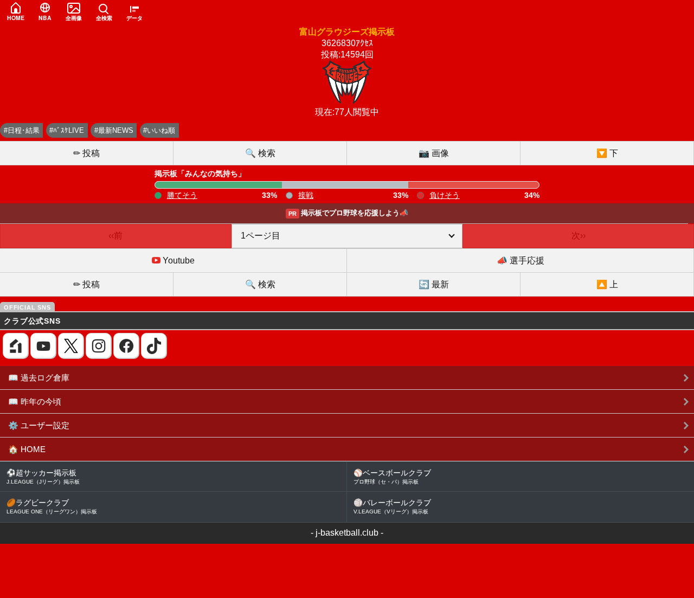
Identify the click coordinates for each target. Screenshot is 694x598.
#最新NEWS (113, 130)
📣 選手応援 (520, 260)
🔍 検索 (260, 153)
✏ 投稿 (86, 153)
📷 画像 (434, 153)
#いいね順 (159, 130)
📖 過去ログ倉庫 (38, 377)
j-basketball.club (347, 532)
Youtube (177, 260)
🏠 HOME (27, 449)
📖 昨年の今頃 (34, 401)
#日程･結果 (22, 130)
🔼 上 (607, 284)
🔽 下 (607, 153)
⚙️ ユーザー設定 (38, 425)
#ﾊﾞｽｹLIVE (66, 130)
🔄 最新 (434, 284)
